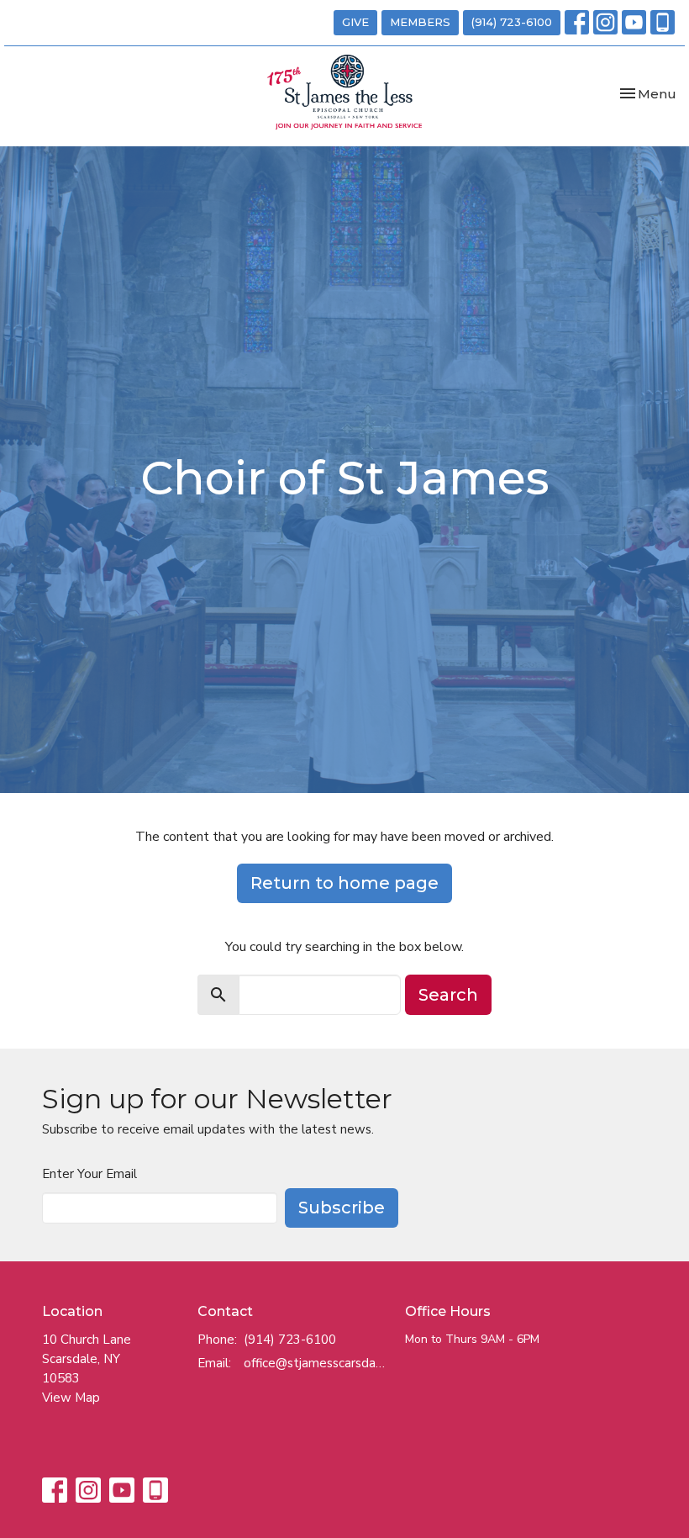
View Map (71, 1397)
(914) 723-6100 (511, 22)
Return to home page (344, 883)
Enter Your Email (89, 1173)
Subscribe (341, 1207)
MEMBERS (420, 22)
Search (448, 995)
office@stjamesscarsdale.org (316, 1363)
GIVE (355, 22)
